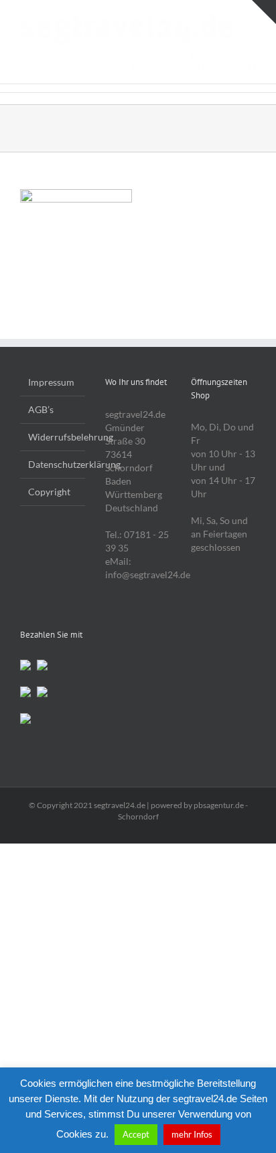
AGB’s (41, 409)
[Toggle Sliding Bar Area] (264, 12)
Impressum (51, 382)
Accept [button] (136, 1134)
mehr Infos (191, 1134)
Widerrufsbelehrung (53, 436)
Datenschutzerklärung (53, 464)
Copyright (49, 491)
